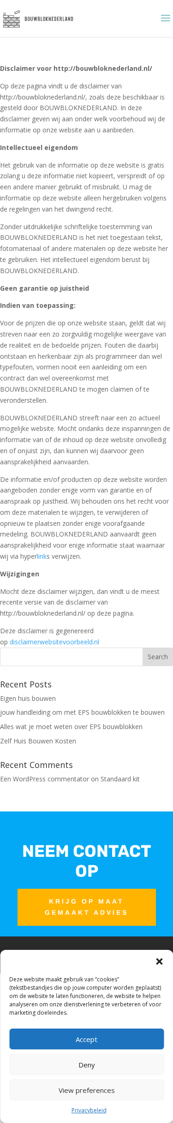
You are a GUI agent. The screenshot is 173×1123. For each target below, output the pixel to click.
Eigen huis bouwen (28, 698)
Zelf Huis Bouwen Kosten (38, 740)
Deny (86, 1064)
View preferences (87, 1090)
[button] (159, 961)
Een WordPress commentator (44, 778)
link (42, 556)
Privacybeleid (89, 1110)
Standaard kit (120, 778)
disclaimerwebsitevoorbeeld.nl (54, 641)
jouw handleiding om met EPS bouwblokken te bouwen (82, 712)
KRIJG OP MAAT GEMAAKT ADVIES (86, 907)
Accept (86, 1039)
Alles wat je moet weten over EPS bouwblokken (71, 726)
